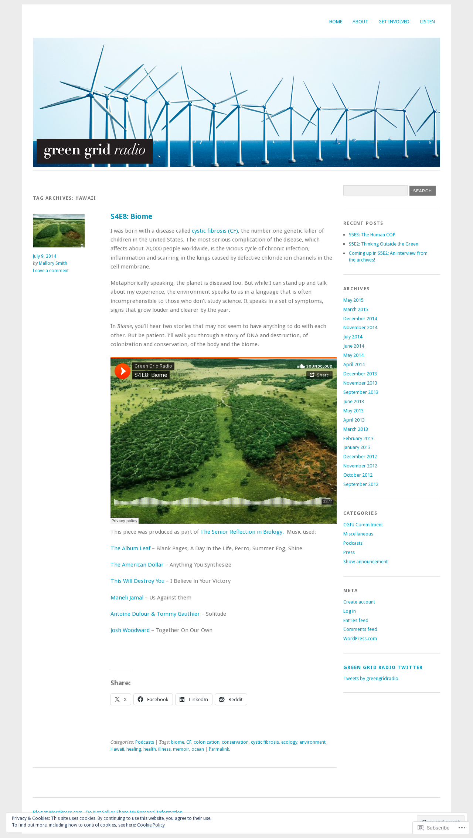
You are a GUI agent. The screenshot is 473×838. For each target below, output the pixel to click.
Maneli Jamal (126, 597)
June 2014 (353, 346)
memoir (181, 749)
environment (313, 742)
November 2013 (360, 383)
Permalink (219, 749)
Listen (427, 21)
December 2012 (360, 456)
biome (177, 742)
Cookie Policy (151, 825)
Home (335, 21)
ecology (289, 742)
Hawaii (117, 749)
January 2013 (357, 447)
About (360, 21)
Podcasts (144, 742)
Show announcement (365, 561)
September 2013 (360, 392)
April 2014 (354, 364)
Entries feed (355, 620)
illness (164, 749)
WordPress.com (360, 638)
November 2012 (360, 466)
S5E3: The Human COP (372, 234)
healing (133, 749)
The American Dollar (137, 564)
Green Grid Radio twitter (383, 667)
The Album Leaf (130, 548)
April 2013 (354, 420)
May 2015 (353, 300)
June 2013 (353, 401)
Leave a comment (51, 270)
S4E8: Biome (131, 216)
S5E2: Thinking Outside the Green (383, 244)
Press (349, 552)
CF (188, 742)
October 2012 (357, 475)
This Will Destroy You (137, 581)
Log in (349, 611)
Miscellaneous (358, 534)
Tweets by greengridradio (370, 678)
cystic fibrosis (265, 742)
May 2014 (353, 355)
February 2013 (358, 438)
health (149, 749)
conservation (235, 742)
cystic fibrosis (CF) (215, 230)
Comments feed (360, 629)
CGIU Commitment (363, 524)
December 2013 (360, 373)
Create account (359, 602)
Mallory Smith (53, 263)
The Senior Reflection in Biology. (242, 531)
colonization (207, 742)
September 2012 (360, 484)
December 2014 (360, 318)
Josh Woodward (130, 630)
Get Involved (393, 21)
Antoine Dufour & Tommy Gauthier (155, 614)
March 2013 (355, 429)
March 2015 (355, 309)
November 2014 (360, 327)
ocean (197, 749)
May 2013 (353, 410)
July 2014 (352, 336)
